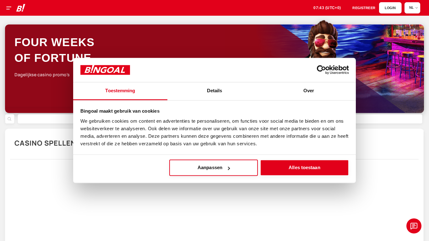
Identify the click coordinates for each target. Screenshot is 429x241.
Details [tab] (214, 90)
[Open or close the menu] (11, 9)
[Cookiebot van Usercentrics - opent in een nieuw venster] (321, 70)
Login (390, 8)
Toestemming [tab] (120, 90)
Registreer (363, 8)
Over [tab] (308, 90)
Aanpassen (210, 167)
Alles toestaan (304, 167)
